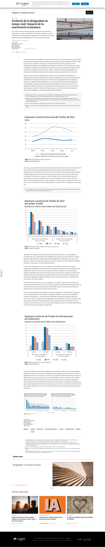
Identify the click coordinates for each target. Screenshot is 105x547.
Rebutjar (75, 3)
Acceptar (85, 3)
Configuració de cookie (36, 6)
